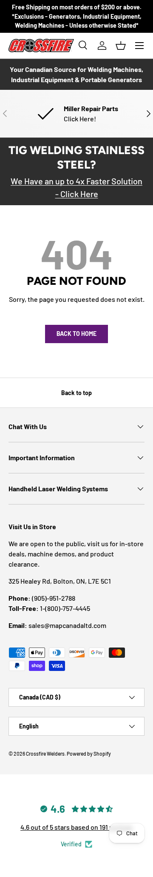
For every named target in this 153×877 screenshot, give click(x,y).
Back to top (76, 392)
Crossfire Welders (45, 754)
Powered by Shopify (89, 754)
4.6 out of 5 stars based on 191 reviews (76, 827)
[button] (120, 45)
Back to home (76, 333)
